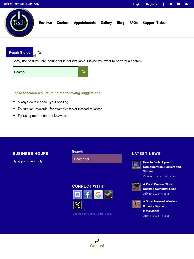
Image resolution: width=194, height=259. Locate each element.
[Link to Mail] (186, 4)
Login (137, 4)
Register (151, 4)
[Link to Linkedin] (178, 4)
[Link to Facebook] (163, 4)
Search (77, 151)
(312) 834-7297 (29, 4)
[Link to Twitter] (171, 4)
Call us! (97, 246)
